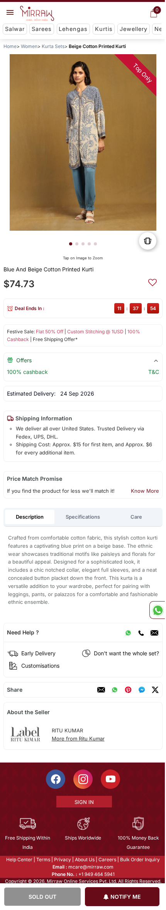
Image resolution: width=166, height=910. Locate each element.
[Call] (141, 632)
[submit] (152, 281)
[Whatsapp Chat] (157, 610)
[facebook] (142, 690)
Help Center (19, 859)
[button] (70, 243)
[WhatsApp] (128, 632)
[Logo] (37, 13)
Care (136, 517)
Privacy (62, 859)
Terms (43, 859)
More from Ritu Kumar (78, 738)
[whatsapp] (115, 690)
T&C (153, 371)
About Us (84, 859)
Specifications (83, 517)
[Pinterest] (128, 690)
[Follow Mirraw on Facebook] (55, 779)
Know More (145, 491)
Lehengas (73, 29)
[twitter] (155, 690)
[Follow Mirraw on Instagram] (82, 779)
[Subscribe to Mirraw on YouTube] (110, 779)
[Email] (154, 632)
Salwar (15, 29)
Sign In (83, 802)
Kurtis (104, 29)
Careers (107, 859)
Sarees (42, 29)
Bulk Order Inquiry (139, 859)
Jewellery (133, 29)
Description (30, 517)
